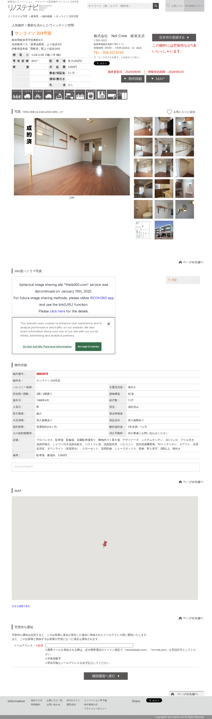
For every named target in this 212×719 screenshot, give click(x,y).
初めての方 (36, 700)
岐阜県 (35, 16)
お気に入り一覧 (55, 700)
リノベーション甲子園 (95, 700)
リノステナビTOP (17, 16)
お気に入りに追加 (184, 111)
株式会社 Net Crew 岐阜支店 (119, 35)
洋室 (174, 280)
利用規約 (35, 704)
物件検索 (47, 16)
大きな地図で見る (21, 606)
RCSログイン (73, 700)
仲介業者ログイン (194, 5)
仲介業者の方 (91, 704)
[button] (105, 544)
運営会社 (71, 704)
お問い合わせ (53, 704)
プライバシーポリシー (95, 708)
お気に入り (177, 5)
